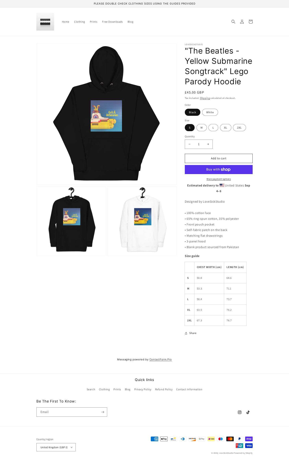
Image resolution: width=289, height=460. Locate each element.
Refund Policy (164, 389)
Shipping (205, 97)
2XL (239, 127)
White (210, 112)
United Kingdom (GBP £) (54, 447)
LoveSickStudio (226, 453)
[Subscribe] (102, 412)
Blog (128, 389)
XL (225, 127)
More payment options (219, 178)
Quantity (190, 136)
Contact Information (189, 389)
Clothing (104, 389)
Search (91, 389)
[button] (233, 21)
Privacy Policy (142, 389)
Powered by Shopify (243, 453)
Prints (117, 389)
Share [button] (193, 333)
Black (192, 112)
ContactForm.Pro (160, 359)
